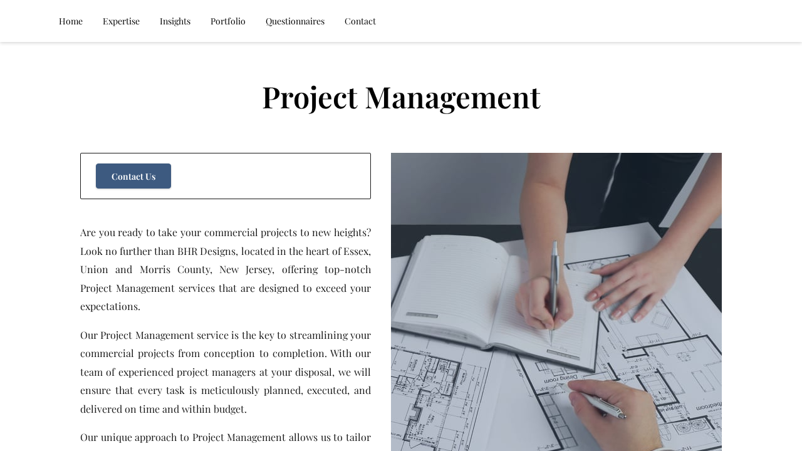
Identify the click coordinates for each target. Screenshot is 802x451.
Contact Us (133, 176)
